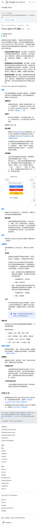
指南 (28, 25)
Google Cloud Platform (7, 508)
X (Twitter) (4, 459)
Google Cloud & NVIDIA (7, 440)
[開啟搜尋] (30, 2)
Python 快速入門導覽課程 (20, 407)
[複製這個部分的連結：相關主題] (11, 393)
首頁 (2, 25)
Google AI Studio (5, 477)
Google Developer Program (8, 429)
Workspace (20, 2)
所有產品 (3, 511)
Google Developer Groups (8, 432)
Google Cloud (5, 483)
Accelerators (4, 438)
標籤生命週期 (10, 353)
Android (3, 469)
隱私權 (7, 518)
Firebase (3, 475)
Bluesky (3, 451)
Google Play (4, 486)
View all (3, 488)
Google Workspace (11, 25)
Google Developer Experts (8, 435)
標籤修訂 (18, 110)
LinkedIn (3, 456)
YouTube (3, 462)
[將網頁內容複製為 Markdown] (28, 29)
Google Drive (6, 7)
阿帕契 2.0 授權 (15, 414)
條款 (2, 518)
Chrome (3, 472)
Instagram (4, 453)
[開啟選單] (2, 2)
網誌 (2, 448)
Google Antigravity (6, 480)
